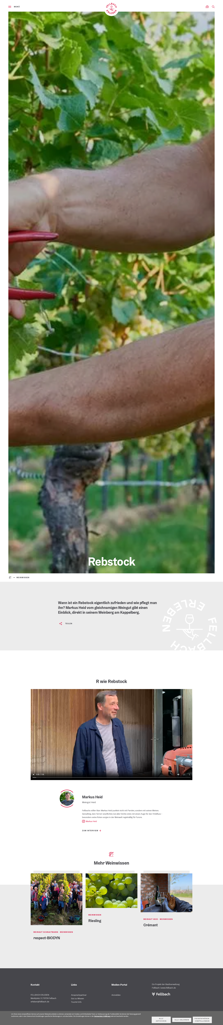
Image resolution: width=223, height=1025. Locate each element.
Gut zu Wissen (77, 998)
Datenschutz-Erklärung (102, 1016)
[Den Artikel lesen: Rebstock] (111, 292)
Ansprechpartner (79, 995)
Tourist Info (76, 1002)
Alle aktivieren (161, 1020)
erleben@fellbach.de (40, 1001)
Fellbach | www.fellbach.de (164, 987)
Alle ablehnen (182, 1020)
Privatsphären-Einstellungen (202, 1020)
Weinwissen (23, 577)
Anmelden (116, 995)
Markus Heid (91, 821)
